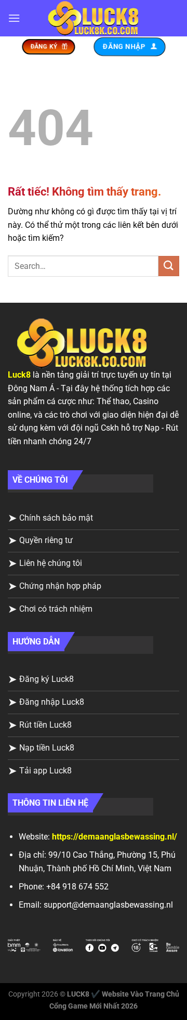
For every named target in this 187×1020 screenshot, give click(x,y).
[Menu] (14, 18)
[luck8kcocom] (93, 18)
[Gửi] (168, 266)
